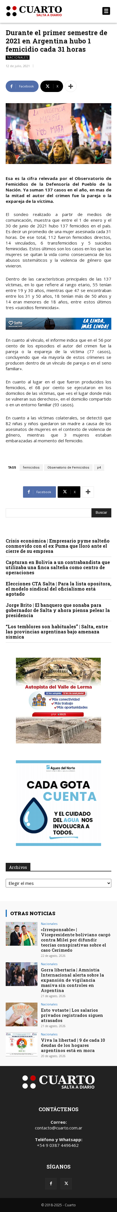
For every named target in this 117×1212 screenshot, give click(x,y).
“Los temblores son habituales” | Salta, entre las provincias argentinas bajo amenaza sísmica (57, 631)
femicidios (31, 467)
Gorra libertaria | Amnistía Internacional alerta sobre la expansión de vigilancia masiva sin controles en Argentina (72, 980)
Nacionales (17, 57)
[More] (71, 86)
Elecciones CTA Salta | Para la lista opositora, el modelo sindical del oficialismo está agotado (58, 589)
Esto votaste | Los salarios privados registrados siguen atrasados (72, 1015)
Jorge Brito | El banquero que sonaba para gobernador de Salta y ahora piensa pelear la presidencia (58, 610)
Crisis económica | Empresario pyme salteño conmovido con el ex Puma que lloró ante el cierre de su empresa (58, 546)
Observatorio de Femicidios (68, 467)
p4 (99, 467)
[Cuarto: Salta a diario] (43, 11)
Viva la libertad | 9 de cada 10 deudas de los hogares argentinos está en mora (73, 1045)
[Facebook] (51, 1183)
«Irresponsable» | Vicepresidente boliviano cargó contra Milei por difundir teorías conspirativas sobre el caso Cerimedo (75, 940)
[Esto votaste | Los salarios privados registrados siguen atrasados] (21, 1015)
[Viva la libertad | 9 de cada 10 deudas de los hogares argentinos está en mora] (21, 1045)
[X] (66, 1183)
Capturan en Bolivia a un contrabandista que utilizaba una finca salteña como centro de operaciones (58, 567)
